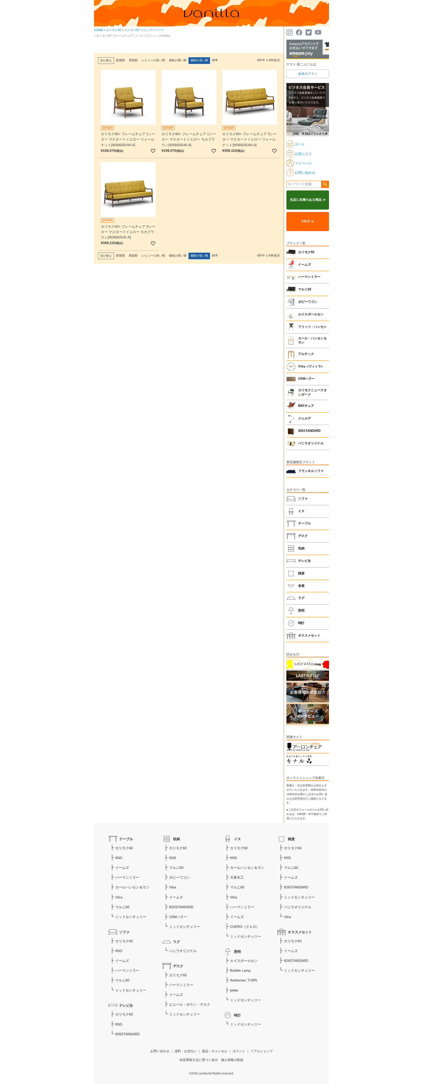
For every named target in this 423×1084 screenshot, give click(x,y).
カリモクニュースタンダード (312, 392)
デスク (303, 536)
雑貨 (301, 573)
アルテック (306, 354)
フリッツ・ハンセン (312, 327)
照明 (301, 610)
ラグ (301, 598)
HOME (98, 30)
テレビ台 (304, 561)
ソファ (303, 498)
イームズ (304, 264)
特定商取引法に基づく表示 (199, 1060)
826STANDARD (309, 431)
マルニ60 (304, 289)
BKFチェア (306, 406)
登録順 (133, 60)
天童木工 (237, 877)
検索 (325, 184)
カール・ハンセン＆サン (312, 340)
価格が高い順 (178, 60)
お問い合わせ (159, 1051)
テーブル (304, 523)
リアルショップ (261, 1051)
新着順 (120, 60)
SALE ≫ (307, 221)
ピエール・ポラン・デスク (189, 1004)
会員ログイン (307, 73)
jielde (234, 990)
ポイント (239, 1051)
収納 (301, 548)
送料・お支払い (186, 1051)
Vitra (118, 897)
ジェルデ (304, 418)
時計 (301, 623)
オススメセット (309, 635)
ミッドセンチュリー (130, 917)
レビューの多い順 (153, 60)
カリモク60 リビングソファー (144, 30)
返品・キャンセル (214, 1051)
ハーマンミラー (309, 277)
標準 (215, 60)
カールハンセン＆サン (132, 887)
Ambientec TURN (243, 980)
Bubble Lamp (240, 970)
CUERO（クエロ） (244, 927)
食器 (301, 586)
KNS (118, 858)
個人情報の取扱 (232, 1060)
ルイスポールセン (311, 314)
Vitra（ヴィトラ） (311, 366)
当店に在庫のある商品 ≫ (308, 199)
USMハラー (306, 378)
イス (301, 511)
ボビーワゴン (307, 302)
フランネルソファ (311, 471)
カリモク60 (113, 30)
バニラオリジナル (311, 443)
